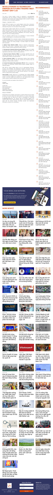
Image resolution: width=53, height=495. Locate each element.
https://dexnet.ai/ (9, 90)
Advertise (13, 491)
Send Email (7, 88)
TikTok (6, 83)
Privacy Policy (9, 491)
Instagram (4, 82)
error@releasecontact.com (7, 98)
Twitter (3, 83)
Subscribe (26, 491)
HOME (14, 2)
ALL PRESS (26, 2)
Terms (5, 491)
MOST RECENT (20, 2)
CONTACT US (32, 2)
